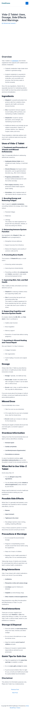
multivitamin (15, 60)
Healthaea (6, 3)
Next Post (15, 692)
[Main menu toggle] (27, 3)
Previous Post (15, 689)
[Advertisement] (15, 40)
